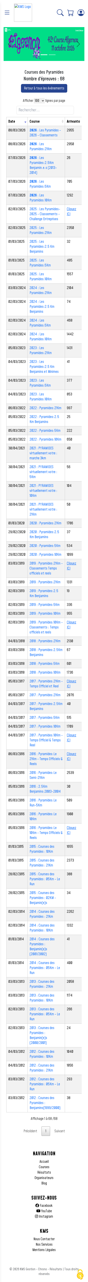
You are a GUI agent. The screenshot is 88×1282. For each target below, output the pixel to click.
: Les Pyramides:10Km (41, 198)
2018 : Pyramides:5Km (45, 663)
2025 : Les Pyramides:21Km (41, 230)
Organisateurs (44, 1177)
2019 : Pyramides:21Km (45, 582)
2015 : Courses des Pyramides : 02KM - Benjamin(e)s (43, 897)
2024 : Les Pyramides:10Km (41, 337)
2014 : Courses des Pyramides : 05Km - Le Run (45, 967)
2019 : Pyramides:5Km (45, 604)
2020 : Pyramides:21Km (45, 523)
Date (11, 121)
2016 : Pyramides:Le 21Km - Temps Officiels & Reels (46, 759)
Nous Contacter (44, 1239)
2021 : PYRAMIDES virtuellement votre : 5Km (43, 472)
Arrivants (73, 121)
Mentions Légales (44, 1249)
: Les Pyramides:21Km (41, 147)
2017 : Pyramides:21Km (45, 695)
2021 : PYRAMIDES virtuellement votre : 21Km (43, 509)
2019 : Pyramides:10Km (45, 613)
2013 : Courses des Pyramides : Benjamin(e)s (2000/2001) (42, 1035)
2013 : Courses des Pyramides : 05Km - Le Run (45, 1014)
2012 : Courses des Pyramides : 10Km (42, 1054)
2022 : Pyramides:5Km (45, 430)
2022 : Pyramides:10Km (45, 439)
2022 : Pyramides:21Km (45, 408)
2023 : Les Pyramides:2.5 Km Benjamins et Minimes (44, 366)
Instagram (45, 1216)
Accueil (44, 1161)
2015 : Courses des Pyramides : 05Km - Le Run (45, 879)
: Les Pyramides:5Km (40, 184)
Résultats (44, 1172)
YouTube (46, 1211)
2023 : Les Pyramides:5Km (40, 383)
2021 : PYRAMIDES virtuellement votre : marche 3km (43, 453)
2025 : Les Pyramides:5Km (40, 263)
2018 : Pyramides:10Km (45, 672)
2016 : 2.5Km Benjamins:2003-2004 (45, 789)
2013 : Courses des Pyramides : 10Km (42, 998)
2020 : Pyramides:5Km (45, 545)
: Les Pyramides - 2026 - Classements (45, 133)
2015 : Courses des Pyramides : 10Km (42, 849)
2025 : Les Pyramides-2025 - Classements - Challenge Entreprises (45, 214)
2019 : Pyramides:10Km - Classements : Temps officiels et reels (46, 627)
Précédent (30, 1131)
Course (35, 121)
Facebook (46, 1205)
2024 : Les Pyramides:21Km (41, 290)
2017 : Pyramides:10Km (45, 726)
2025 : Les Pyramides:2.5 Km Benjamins (42, 246)
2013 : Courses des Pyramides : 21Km (42, 984)
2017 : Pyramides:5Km (45, 717)
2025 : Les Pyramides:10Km (41, 277)
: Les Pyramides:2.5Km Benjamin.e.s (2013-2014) (43, 165)
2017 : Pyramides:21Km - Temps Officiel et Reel (46, 684)
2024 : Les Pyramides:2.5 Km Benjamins (42, 306)
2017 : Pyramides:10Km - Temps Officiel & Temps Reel (46, 740)
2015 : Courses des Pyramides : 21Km (42, 863)
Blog (44, 1183)
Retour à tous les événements (44, 88)
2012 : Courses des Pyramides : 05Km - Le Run (45, 1084)
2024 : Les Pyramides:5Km (40, 323)
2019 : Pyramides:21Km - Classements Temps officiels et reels (46, 568)
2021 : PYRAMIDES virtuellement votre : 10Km (43, 490)
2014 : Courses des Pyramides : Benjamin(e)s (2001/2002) (42, 947)
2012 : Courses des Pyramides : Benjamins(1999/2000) (45, 1102)
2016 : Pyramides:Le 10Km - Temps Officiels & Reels (46, 832)
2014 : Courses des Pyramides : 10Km (42, 928)
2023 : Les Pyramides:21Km (41, 350)
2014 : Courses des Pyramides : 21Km (42, 914)
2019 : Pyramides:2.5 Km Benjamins (44, 593)
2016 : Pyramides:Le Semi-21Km (43, 775)
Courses (44, 1167)
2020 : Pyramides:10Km (45, 554)
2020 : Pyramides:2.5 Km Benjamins (44, 534)
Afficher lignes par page (44, 100)
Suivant (59, 1131)
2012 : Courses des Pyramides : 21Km (42, 1068)
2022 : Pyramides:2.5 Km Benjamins (44, 419)
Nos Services (44, 1244)
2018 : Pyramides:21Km (45, 641)
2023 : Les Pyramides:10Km (41, 397)
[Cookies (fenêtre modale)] (80, 1274)
